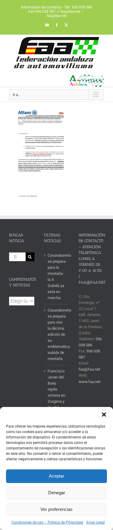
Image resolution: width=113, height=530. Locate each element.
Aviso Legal (95, 522)
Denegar (56, 492)
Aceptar (56, 475)
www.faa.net (89, 381)
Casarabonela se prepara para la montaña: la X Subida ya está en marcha (57, 276)
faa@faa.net (56, 16)
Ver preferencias (56, 509)
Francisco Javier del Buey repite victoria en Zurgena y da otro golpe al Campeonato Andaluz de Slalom (57, 401)
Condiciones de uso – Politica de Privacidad (47, 522)
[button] (104, 415)
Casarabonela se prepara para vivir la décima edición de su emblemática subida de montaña (57, 334)
